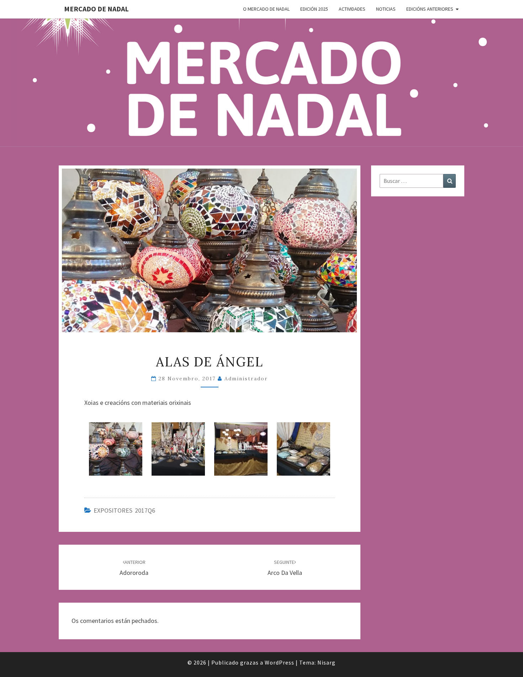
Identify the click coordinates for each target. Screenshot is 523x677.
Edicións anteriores (429, 9)
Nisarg (326, 662)
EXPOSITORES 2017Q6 (124, 510)
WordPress (279, 662)
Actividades (352, 9)
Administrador (246, 378)
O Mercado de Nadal (266, 9)
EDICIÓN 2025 (314, 9)
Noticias (386, 9)
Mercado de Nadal (96, 8)
